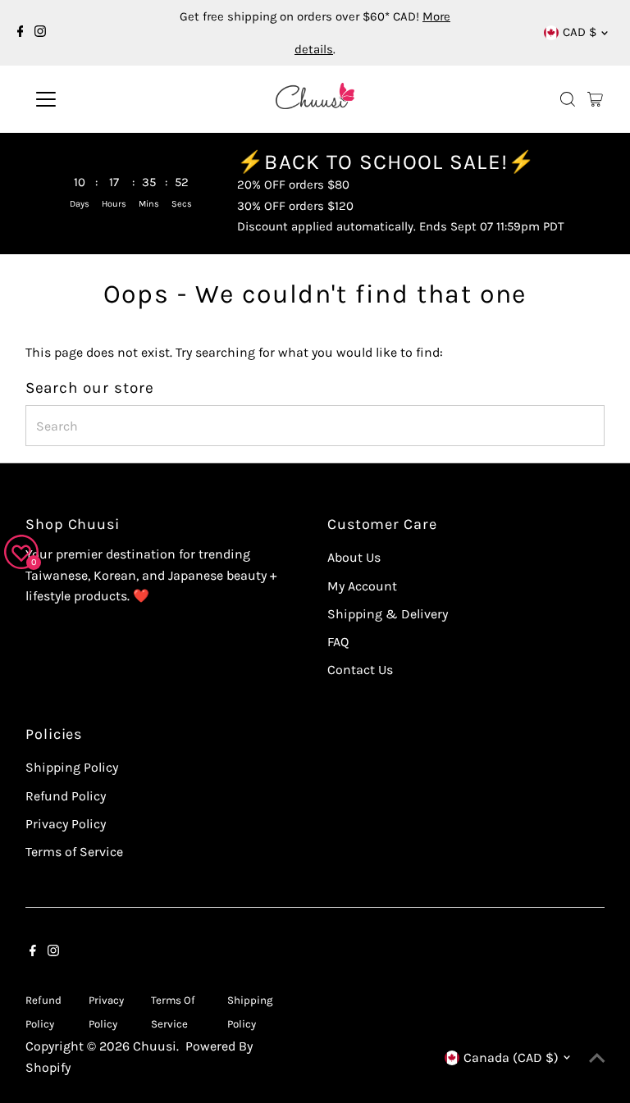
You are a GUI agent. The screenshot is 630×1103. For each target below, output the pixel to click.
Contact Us (360, 669)
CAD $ (579, 32)
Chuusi (154, 1046)
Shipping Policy (71, 767)
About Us (354, 557)
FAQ (338, 641)
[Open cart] (595, 99)
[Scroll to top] (597, 1057)
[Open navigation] (94, 99)
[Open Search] (567, 99)
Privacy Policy (65, 824)
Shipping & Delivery (387, 614)
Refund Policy (65, 796)
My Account (362, 586)
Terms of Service (74, 851)
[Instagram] (40, 32)
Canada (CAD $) (511, 1057)
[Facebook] (20, 32)
